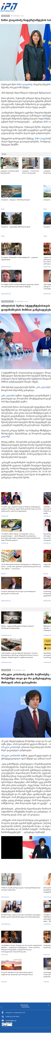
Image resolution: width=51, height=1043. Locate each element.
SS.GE (4, 154)
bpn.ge (3, 573)
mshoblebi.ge (5, 924)
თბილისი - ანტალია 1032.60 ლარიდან (15, 200)
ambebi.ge (4, 516)
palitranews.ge (6, 600)
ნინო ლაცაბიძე (24, 84)
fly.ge (3, 209)
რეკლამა (25, 1007)
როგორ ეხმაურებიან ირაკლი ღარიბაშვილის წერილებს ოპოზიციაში (18, 592)
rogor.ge (4, 981)
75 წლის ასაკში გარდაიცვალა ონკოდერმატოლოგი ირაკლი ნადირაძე (20, 889)
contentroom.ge (6, 635)
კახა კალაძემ (43, 387)
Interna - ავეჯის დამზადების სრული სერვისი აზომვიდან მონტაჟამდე (17, 627)
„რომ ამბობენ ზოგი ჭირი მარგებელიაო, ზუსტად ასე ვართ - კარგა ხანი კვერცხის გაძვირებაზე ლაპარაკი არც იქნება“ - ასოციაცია (21, 566)
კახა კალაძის (8, 395)
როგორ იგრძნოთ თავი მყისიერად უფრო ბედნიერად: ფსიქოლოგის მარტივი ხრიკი (17, 973)
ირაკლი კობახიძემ (10, 747)
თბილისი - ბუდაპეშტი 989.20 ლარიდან (15, 227)
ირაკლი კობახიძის (10, 755)
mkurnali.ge (5, 897)
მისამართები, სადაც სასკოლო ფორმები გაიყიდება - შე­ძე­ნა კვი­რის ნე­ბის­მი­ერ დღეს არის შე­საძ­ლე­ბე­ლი (21, 916)
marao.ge (4, 954)
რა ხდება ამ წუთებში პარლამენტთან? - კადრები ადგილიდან (19, 258)
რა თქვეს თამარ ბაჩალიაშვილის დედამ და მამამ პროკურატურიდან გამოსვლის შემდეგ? (20, 285)
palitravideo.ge (6, 266)
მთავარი (24, 1005)
